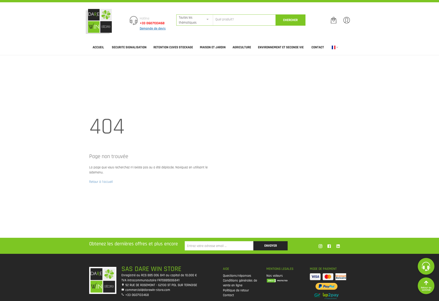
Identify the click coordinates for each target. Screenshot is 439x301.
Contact (317, 47)
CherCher (290, 20)
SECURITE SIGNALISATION (129, 47)
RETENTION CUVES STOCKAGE (173, 47)
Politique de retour (236, 290)
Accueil (98, 47)
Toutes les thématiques (187, 20)
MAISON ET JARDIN (213, 47)
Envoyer (270, 246)
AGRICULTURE (242, 47)
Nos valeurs (274, 276)
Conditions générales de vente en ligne (240, 282)
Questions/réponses (237, 276)
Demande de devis (153, 28)
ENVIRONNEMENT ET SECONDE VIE (281, 47)
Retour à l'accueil (101, 182)
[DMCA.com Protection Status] (284, 280)
